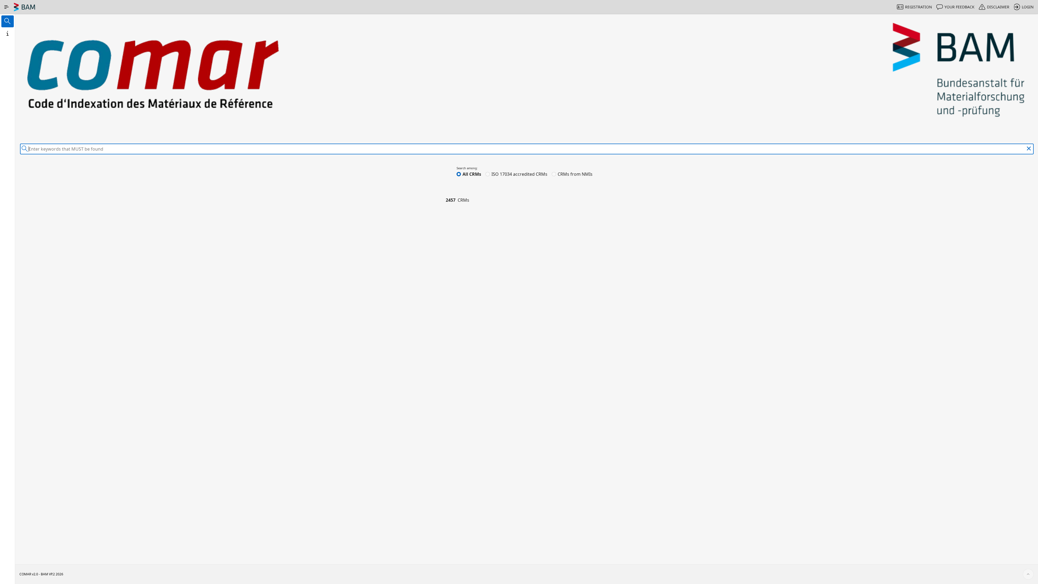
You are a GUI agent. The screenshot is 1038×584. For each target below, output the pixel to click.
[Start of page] (1028, 574)
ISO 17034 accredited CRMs (519, 174)
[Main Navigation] (6, 7)
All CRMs (472, 174)
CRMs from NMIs (575, 174)
